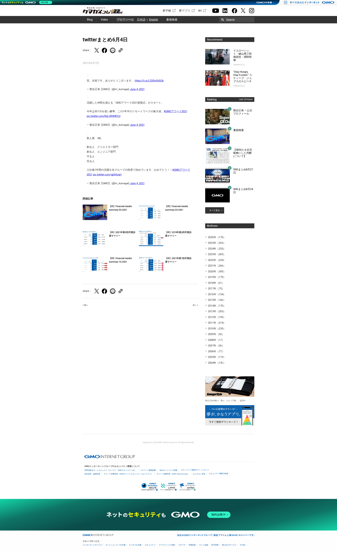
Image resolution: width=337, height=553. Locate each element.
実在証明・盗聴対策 (92, 474)
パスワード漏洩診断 (148, 470)
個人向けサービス (229, 545)
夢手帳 (167, 10)
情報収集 (192, 545)
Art (200, 10)
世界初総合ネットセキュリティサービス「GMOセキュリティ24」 (110, 470)
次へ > (195, 305)
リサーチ (181, 545)
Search (230, 19)
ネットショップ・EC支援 (115, 545)
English (153, 19)
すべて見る (214, 210)
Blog (89, 19)
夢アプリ (184, 10)
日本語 (141, 19)
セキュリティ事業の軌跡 (218, 474)
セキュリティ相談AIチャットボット (195, 470)
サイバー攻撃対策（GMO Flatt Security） (172, 474)
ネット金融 (203, 545)
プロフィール (125, 19)
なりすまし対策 (199, 474)
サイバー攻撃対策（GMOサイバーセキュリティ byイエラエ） (128, 474)
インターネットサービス (92, 545)
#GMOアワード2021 (175, 111)
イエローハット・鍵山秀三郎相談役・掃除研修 (242, 55)
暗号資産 (215, 545)
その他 (242, 545)
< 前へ (85, 305)
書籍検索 (171, 19)
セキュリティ (150, 545)
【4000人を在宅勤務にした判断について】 (242, 153)
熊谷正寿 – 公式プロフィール (242, 112)
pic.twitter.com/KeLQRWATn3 (103, 116)
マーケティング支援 (167, 545)
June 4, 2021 (137, 89)
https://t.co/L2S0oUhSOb (149, 80)
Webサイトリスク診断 (168, 470)
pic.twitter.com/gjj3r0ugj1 (107, 174)
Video (104, 19)
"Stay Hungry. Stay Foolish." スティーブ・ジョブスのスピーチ (242, 76)
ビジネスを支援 (135, 545)
